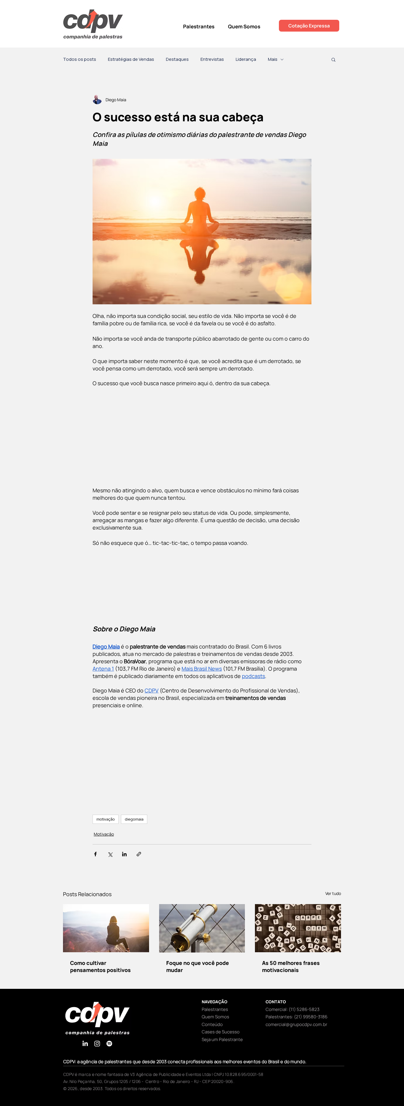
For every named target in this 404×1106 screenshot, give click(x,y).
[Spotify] (109, 1043)
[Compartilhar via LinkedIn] (124, 854)
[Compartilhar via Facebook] (95, 854)
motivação (105, 819)
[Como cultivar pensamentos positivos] (106, 928)
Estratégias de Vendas (131, 59)
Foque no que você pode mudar (197, 966)
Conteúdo (212, 1024)
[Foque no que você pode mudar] (202, 928)
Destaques (177, 59)
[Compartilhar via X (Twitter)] (110, 854)
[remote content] (202, 437)
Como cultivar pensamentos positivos (100, 966)
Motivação (104, 834)
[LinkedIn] (85, 1043)
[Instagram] (97, 1043)
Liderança (246, 59)
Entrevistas (212, 59)
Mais (272, 59)
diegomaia (134, 819)
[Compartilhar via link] (139, 854)
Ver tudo (333, 893)
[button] (333, 59)
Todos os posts (79, 59)
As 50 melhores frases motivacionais (291, 966)
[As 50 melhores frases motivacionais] (298, 928)
